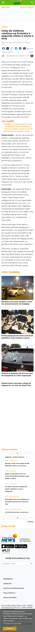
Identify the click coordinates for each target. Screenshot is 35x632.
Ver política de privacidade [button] (12, 623)
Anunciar (7, 583)
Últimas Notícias (9, 449)
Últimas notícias (27, 7)
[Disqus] (17, 417)
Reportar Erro (10, 597)
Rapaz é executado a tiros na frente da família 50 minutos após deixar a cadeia (17, 476)
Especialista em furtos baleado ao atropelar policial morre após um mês (17, 502)
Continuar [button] (9, 628)
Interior (4, 27)
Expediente (8, 579)
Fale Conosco (9, 593)
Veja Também (10, 272)
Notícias (30, 521)
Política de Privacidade (13, 588)
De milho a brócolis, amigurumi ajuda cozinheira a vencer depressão (16, 489)
